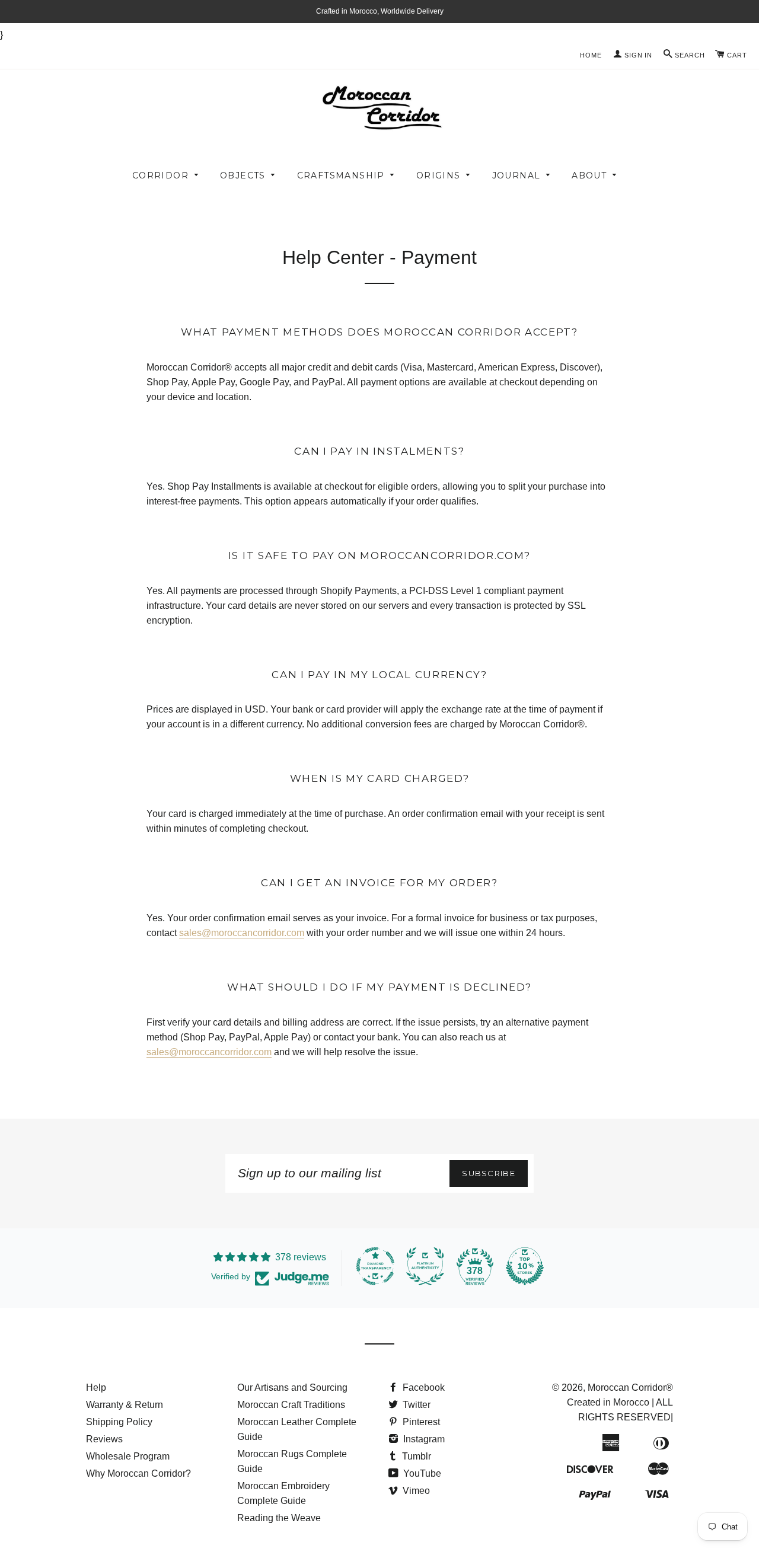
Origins (438, 175)
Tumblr (415, 1456)
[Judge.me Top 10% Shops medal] (525, 1266)
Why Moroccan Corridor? (138, 1473)
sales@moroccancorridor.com (241, 933)
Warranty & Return (124, 1405)
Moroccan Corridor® (630, 1387)
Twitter (415, 1405)
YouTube (421, 1473)
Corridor (160, 175)
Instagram (423, 1439)
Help (96, 1387)
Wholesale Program (128, 1456)
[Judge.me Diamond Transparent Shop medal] (375, 1266)
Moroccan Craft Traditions (291, 1405)
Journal (516, 175)
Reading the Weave (279, 1518)
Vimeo (415, 1491)
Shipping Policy (119, 1422)
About (589, 175)
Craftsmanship (341, 175)
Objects (243, 175)
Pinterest (420, 1422)
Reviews (104, 1439)
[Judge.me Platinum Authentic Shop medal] (425, 1266)
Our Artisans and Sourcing (292, 1387)
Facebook (422, 1387)
